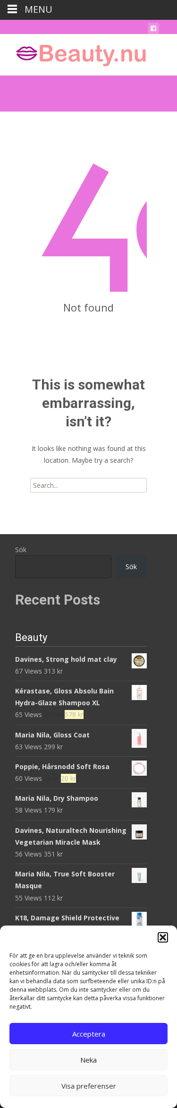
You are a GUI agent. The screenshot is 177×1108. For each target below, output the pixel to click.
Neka (88, 1060)
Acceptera (88, 1034)
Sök (20, 549)
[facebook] (153, 30)
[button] (163, 937)
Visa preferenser (88, 1086)
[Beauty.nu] (73, 53)
